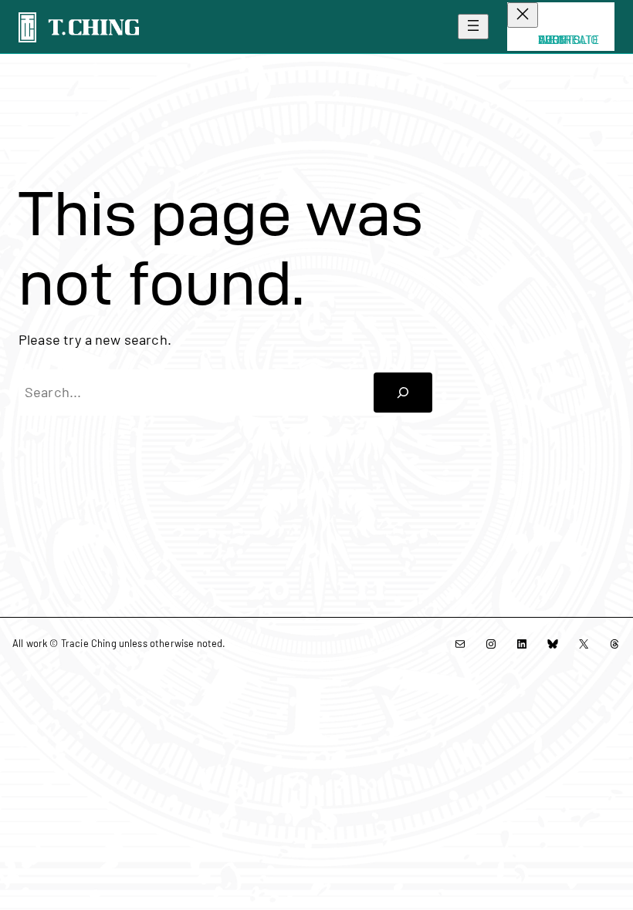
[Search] (403, 392)
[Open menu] (473, 26)
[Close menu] (522, 15)
